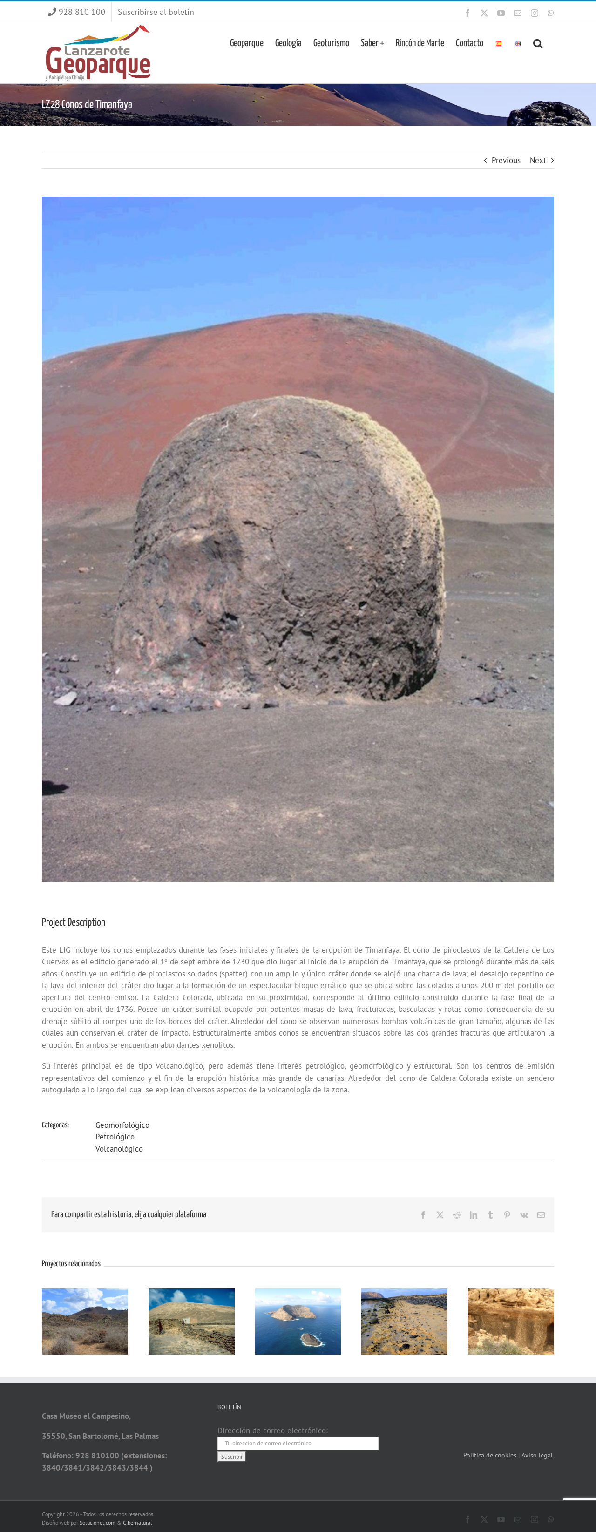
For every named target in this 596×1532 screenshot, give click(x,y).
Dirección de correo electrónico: (272, 1430)
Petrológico (115, 1137)
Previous (506, 160)
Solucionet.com (97, 1522)
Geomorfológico (122, 1125)
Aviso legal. (538, 1455)
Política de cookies (490, 1455)
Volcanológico (119, 1149)
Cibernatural (137, 1522)
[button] (537, 42)
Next (538, 160)
